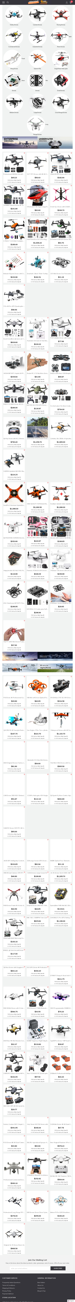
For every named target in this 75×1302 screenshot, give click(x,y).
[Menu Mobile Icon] (3, 2)
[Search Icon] (8, 2)
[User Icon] (67, 2)
